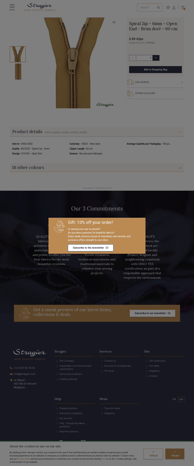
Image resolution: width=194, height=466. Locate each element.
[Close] (143, 214)
